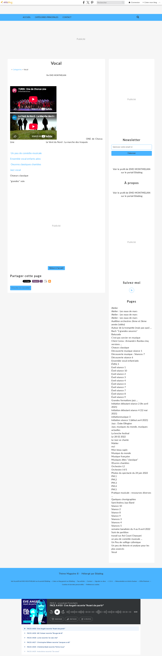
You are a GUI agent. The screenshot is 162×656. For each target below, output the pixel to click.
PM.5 (114, 489)
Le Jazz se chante (120, 440)
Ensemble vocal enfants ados (25, 159)
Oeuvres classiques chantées (26, 164)
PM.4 (114, 486)
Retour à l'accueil (56, 268)
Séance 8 (116, 513)
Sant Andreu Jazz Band (122, 503)
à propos (87, 619)
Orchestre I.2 (118, 466)
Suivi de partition (119, 532)
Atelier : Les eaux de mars (124, 311)
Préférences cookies (92, 584)
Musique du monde (121, 453)
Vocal (114, 552)
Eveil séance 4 (118, 381)
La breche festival (120, 433)
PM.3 (114, 483)
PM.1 (114, 476)
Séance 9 (116, 516)
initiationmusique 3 (120, 417)
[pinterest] (92, 2)
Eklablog (99, 574)
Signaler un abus (100, 581)
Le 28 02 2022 (118, 437)
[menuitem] (27, 17)
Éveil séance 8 (118, 394)
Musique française (120, 456)
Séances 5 (116, 526)
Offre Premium (144, 581)
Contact (67, 17)
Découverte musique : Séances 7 (128, 354)
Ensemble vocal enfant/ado (125, 361)
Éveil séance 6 (118, 384)
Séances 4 (116, 522)
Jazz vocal (15, 170)
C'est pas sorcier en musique (125, 338)
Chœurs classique (120, 348)
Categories (17, 69)
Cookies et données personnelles (73, 584)
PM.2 (114, 480)
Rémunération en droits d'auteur (126, 581)
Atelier (114, 308)
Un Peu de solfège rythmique (126, 542)
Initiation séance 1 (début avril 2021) (129, 420)
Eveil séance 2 (118, 374)
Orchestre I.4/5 (119, 470)
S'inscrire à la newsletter (20, 288)
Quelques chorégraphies (123, 499)
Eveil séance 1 (118, 367)
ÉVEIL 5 (115, 364)
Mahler (115, 443)
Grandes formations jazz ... (124, 400)
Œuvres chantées (120, 463)
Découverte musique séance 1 (126, 351)
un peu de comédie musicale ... (126, 539)
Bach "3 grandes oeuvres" (124, 331)
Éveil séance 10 (119, 371)
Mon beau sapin (119, 450)
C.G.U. (111, 581)
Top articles (81, 581)
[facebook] (83, 2)
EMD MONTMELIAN (139, 169)
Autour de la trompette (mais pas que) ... (131, 328)
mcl (113, 447)
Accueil (27, 17)
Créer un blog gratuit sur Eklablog (64, 581)
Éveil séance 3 (118, 377)
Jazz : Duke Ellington (121, 423)
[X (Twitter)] (87, 2)
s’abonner (58, 619)
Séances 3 (116, 519)
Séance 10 (116, 506)
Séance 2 (116, 509)
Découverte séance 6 (122, 357)
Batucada (116, 334)
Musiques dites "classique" (124, 460)
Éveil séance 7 (118, 387)
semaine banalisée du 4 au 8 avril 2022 (130, 529)
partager (73, 619)
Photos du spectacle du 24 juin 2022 (129, 473)
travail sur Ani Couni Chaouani (126, 536)
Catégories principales (46, 17)
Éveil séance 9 (118, 397)
